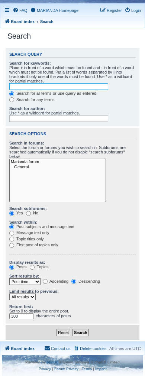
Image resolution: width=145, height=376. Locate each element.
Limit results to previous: (34, 291)
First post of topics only (36, 245)
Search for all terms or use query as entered (55, 93)
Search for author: (27, 108)
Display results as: (27, 262)
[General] (57, 167)
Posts (21, 267)
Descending (88, 281)
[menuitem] (20, 10)
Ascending (58, 281)
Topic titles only (29, 239)
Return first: (21, 306)
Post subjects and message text (44, 226)
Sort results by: (24, 276)
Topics (42, 267)
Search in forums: (26, 143)
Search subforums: (28, 208)
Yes (19, 213)
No (35, 213)
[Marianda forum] (57, 162)
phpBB (53, 362)
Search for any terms (35, 99)
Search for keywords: (30, 63)
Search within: (23, 222)
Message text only (32, 232)
